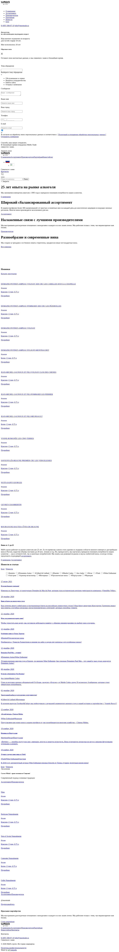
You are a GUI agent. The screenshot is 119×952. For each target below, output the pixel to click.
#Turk (98, 573)
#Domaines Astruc (25, 573)
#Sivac (90, 573)
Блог (7, 22)
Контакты (5, 171)
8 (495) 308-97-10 (7, 26)
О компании (10, 11)
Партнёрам (10, 17)
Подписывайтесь (7, 904)
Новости (9, 20)
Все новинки (6, 247)
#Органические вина (59, 575)
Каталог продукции (9, 274)
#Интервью (43, 575)
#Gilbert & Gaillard (42, 573)
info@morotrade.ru (22, 26)
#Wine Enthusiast (109, 573)
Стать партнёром (7, 922)
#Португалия (76, 575)
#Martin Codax (68, 573)
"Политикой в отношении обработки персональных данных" (82, 135)
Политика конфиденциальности (13, 948)
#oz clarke (81, 573)
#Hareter (56, 573)
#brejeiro (11, 573)
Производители (12, 15)
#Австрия (12, 575)
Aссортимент (11, 13)
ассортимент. (26, 556)
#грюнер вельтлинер (27, 575)
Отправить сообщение (10, 137)
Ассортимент (6, 214)
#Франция (89, 575)
